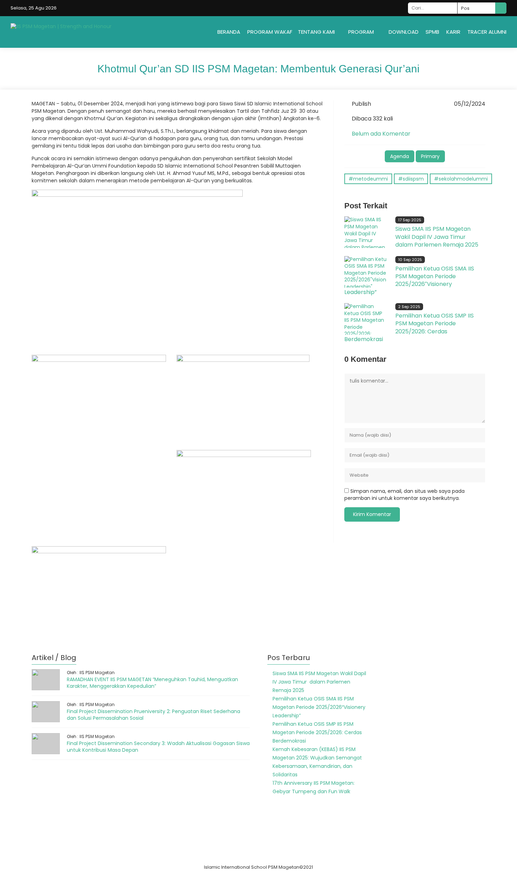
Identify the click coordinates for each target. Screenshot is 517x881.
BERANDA (228, 31)
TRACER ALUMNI (486, 31)
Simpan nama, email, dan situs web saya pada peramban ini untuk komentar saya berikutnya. (404, 495)
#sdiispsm (411, 178)
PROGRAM (361, 31)
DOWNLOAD (404, 31)
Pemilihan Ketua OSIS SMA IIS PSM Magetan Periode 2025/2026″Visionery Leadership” (409, 280)
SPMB (432, 31)
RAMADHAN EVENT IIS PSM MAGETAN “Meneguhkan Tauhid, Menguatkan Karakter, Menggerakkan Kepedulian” (152, 683)
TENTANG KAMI (316, 31)
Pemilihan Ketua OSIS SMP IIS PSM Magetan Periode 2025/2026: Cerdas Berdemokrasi (409, 327)
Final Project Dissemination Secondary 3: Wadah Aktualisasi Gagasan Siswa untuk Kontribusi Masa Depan (158, 747)
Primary (430, 156)
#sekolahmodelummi (461, 178)
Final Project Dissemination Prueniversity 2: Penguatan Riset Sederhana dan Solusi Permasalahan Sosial (153, 715)
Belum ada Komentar (381, 134)
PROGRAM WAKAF (269, 31)
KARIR (453, 31)
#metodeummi (368, 178)
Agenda (399, 156)
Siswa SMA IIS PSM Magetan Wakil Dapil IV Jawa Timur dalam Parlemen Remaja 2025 (436, 237)
